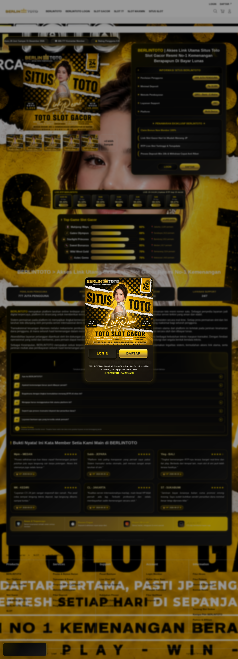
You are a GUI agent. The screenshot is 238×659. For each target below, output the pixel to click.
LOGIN (102, 353)
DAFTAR (133, 353)
